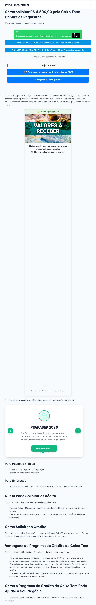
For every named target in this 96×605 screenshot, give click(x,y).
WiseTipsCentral (17, 5)
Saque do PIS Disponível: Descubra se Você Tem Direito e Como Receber (48, 43)
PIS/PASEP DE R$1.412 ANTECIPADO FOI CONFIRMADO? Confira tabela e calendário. (48, 50)
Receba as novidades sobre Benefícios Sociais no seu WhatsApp (47, 36)
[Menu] (90, 5)
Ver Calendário (43, 448)
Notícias (41, 23)
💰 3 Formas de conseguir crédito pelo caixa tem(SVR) (48, 72)
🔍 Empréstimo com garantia (48, 79)
